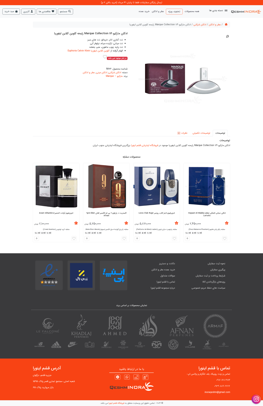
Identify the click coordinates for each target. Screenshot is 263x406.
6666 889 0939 (222, 386)
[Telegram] (117, 377)
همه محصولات (192, 11)
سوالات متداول (167, 276)
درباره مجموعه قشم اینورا (163, 288)
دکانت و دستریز (167, 263)
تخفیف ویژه (174, 11)
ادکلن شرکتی (199, 24)
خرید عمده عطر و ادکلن (163, 270)
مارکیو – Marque (114, 76)
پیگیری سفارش (217, 270)
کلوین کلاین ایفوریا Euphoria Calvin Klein (88, 51)
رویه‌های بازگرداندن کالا (213, 282)
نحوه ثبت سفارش (216, 263)
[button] (227, 36)
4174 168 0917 (223, 380)
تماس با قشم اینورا (166, 282)
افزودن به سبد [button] (187, 239)
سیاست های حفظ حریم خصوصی (208, 288)
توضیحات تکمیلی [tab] (201, 133)
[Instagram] (145, 377)
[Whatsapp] (127, 377)
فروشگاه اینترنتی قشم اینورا (144, 145)
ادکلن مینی (101, 72)
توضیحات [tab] (220, 133)
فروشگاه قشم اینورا (116, 403)
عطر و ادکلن (158, 11)
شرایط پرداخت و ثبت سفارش (210, 276)
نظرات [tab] (182, 133)
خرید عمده (144, 11)
